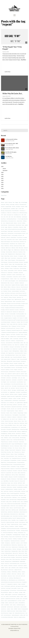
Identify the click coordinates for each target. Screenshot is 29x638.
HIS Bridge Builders (15, 351)
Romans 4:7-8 (16, 481)
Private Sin (22, 206)
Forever (22, 328)
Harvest (17, 355)
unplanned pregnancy (15, 615)
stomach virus (3, 608)
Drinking (7, 204)
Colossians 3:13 (4, 272)
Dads (17, 280)
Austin (13, 239)
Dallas (8, 282)
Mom (26, 421)
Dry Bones (14, 297)
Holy (23, 363)
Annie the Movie (11, 233)
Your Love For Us (23, 563)
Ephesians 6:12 (21, 311)
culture (23, 573)
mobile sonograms (8, 594)
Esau (15, 315)
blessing (25, 567)
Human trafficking (7, 367)
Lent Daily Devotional (8, 400)
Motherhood (21, 423)
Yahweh (2, 563)
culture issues (13, 573)
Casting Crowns (19, 258)
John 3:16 (5, 390)
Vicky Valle (3, 547)
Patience (2, 450)
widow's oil (16, 617)
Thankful (16, 526)
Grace (2, 351)
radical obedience (21, 602)
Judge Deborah (12, 392)
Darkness (3, 284)
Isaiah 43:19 (9, 373)
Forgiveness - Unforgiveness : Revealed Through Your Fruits (12, 330)
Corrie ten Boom (9, 276)
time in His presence (4, 613)
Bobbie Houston (17, 249)
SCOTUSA (15, 483)
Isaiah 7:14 (18, 373)
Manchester (3, 412)
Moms (23, 421)
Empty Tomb (11, 309)
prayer (6, 600)
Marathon (15, 412)
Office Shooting (22, 437)
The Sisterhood (20, 532)
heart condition (14, 588)
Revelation (9, 478)
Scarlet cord (11, 491)
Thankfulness (11, 526)
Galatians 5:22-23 (13, 336)
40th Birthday (18, 216)
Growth (10, 351)
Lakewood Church (4, 398)
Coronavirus (3, 276)
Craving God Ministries (5, 278)
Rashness (3, 474)
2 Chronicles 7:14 (10, 214)
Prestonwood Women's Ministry (19, 464)
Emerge (2, 307)
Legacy (2, 400)
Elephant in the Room (8, 301)
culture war (19, 573)
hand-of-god (8, 588)
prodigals (2, 602)
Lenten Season (3, 402)
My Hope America (14, 427)
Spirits (17, 208)
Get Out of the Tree (9, 342)
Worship (2, 561)
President (19, 460)
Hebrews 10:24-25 (7, 359)
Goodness (25, 348)
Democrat (18, 287)
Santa (24, 489)
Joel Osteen (13, 388)
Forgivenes (3, 334)
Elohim (14, 301)
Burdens (11, 256)
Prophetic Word (24, 468)
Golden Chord (15, 348)
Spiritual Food (10, 511)
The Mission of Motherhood (8, 532)
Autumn (16, 239)
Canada (8, 258)
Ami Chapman (23, 231)
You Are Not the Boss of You (14, 563)
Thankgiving (21, 526)
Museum (14, 425)
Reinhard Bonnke (22, 474)
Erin (12, 315)
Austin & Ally (9, 239)
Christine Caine (16, 268)
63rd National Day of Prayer (11, 218)
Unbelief (2, 542)
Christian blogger (24, 202)
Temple (20, 524)
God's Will (22, 346)
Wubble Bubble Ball (15, 561)
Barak (12, 241)
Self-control (21, 495)
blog (2, 569)
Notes (2, 437)
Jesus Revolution (20, 381)
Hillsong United (9, 361)
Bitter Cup (5, 249)
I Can (24, 367)
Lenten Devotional (22, 400)
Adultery (23, 223)
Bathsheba (22, 241)
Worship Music (23, 559)
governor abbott (24, 586)
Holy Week (20, 363)
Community (21, 272)
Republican (6, 476)
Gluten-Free (17, 344)
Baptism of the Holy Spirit (5, 241)
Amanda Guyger (4, 231)
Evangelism (15, 318)
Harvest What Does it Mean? (10, 355)
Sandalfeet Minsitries (9, 489)
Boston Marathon (9, 251)
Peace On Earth (12, 450)
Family (8, 324)
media (24, 592)
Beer (14, 202)
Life (15, 402)
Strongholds (21, 520)
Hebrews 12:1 (13, 359)
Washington (19, 549)
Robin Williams (6, 481)
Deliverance (13, 287)
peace (21, 598)
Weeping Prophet (14, 551)
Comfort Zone (10, 272)
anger (10, 567)
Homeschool (3, 365)
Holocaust (17, 204)
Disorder (9, 291)
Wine (23, 208)
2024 (15, 216)
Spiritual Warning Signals (5, 516)
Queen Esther (8, 472)
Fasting (11, 324)
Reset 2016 (15, 476)
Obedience (6, 437)
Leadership (23, 398)
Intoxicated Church (22, 204)
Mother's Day (10, 423)
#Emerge (2, 210)
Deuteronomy (18, 289)
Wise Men (20, 555)
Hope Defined (12, 365)
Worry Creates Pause (16, 559)
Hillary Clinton (3, 361)
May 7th (13, 419)
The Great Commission (11, 530)
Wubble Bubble (22, 561)
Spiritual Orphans (22, 514)
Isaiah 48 (13, 373)
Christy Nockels (11, 270)
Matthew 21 (14, 417)
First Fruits (19, 326)
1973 (2, 214)
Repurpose (11, 476)
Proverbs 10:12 (4, 470)
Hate (20, 355)
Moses (6, 423)
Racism (15, 472)
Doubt (11, 295)
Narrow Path (8, 429)
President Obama (6, 460)
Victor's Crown (8, 547)
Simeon (18, 501)
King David (20, 394)
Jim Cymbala (14, 386)
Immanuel (3, 369)
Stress (17, 520)
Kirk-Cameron (24, 396)
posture (2, 600)
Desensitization (13, 289)
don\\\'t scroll (3, 578)
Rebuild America (8, 474)
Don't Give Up (7, 293)
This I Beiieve (6, 536)
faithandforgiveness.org (13, 580)
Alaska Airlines (16, 227)
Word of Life (3, 559)
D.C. (2, 280)
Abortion (2, 202)
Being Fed (20, 243)
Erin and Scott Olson (7, 315)
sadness (14, 604)
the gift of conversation (11, 611)
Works (10, 559)
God (11, 348)
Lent (8, 402)
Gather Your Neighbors (5, 338)
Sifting (7, 501)
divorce (14, 575)
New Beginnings (4, 433)
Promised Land (18, 468)
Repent (2, 476)
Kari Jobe (2, 394)
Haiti (7, 353)
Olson (11, 439)
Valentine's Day (14, 544)
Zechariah (15, 565)
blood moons (5, 569)
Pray (10, 458)
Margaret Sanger (8, 206)
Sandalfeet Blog (20, 487)
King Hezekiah (3, 396)
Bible (17, 247)
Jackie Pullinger (14, 377)
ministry (2, 594)
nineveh (7, 596)
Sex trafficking (23, 497)
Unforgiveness (7, 542)
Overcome (12, 445)
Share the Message (13, 499)
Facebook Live (13, 322)
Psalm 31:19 (3, 472)
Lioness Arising (9, 404)
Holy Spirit (15, 363)
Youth (2, 565)
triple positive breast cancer (20, 613)
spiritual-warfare (17, 606)
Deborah (5, 287)
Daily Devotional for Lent (23, 280)
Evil (18, 318)
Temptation (24, 524)
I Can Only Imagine (19, 367)
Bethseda (11, 245)
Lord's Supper (3, 408)
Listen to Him (20, 404)
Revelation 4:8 (3, 478)
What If (22, 551)
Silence (10, 501)
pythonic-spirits (12, 602)
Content (13, 274)
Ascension (20, 235)
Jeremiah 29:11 (20, 379)
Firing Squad (13, 326)
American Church (17, 231)
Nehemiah (19, 431)
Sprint (11, 516)
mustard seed (14, 594)
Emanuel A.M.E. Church (20, 301)
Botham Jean (15, 251)
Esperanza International (20, 315)
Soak (17, 505)
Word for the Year (19, 557)
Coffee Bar (25, 270)
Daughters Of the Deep (16, 284)
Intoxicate (3, 206)
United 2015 (13, 542)
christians (23, 571)
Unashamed (22, 540)
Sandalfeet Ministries (6, 208)
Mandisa (7, 412)
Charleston (21, 262)
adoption (2, 567)
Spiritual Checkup (4, 511)
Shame (7, 499)
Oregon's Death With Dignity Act (17, 443)
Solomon (11, 507)
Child (13, 264)
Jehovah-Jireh (8, 379)
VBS (2, 544)
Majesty (16, 410)
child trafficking (14, 571)
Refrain (16, 474)
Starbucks (25, 516)
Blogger (16, 202)
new (4, 596)
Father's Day (15, 324)
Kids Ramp (11, 394)
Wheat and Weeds (8, 553)
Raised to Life (23, 472)
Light (5, 404)
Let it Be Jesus (11, 402)
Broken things (6, 256)
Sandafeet (14, 487)
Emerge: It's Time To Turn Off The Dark (14, 303)
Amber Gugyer (10, 231)
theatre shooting (19, 611)
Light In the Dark (20, 402)
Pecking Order (18, 450)
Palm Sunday (16, 445)
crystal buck (8, 573)
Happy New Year (11, 353)
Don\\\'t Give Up (19, 293)
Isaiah (26, 373)
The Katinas (18, 530)
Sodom (25, 505)
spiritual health (3, 606)
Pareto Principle (4, 448)
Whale (19, 551)
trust (26, 613)
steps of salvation (23, 606)
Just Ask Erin (18, 392)
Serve (19, 497)
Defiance (9, 287)
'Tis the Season (22, 210)
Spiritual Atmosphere (23, 509)
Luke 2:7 (4, 410)
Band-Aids (24, 239)
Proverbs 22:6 (9, 470)
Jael (21, 377)
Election (2, 301)
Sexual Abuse (3, 499)
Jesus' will (7, 386)
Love (16, 408)
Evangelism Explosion (8, 318)
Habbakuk (21, 351)
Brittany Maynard (19, 254)
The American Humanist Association (13, 528)
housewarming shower (5, 590)
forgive (19, 584)
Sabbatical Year (3, 485)
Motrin (26, 423)
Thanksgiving (3, 528)
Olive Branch (3, 439)
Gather (11, 338)
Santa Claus (20, 489)
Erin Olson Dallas (12, 313)
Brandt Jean (20, 251)
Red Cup (13, 474)
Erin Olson (7, 313)
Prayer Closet (20, 456)
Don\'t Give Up (12, 293)
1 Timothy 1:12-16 (15, 212)
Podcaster (8, 454)
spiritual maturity (10, 606)
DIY (3, 280)
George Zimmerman (19, 340)
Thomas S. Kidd (11, 536)
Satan (2, 491)
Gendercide (21, 338)
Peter (13, 452)
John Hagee (14, 390)
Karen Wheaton (24, 392)
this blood (24, 611)
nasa (2, 596)
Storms (9, 520)
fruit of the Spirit (7, 586)
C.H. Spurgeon (20, 256)
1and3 (5, 214)
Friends (21, 334)
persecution (25, 598)
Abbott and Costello (9, 223)
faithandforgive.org (4, 580)
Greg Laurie (6, 351)
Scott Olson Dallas (17, 491)
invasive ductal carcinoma (21, 590)
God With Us (22, 344)
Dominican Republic (15, 291)
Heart (11, 357)
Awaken (20, 239)
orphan (25, 596)
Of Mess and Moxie (15, 437)
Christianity (7, 268)
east (7, 578)
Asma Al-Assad (19, 237)
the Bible (15, 608)
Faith (22, 322)
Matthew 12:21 (3, 417)
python (16, 602)
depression (10, 575)
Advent (23, 225)
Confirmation (3, 274)
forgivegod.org (9, 584)
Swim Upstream (22, 522)
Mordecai (3, 423)
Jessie (8, 381)
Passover (20, 448)
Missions (19, 421)
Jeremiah (25, 379)
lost (13, 592)
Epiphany (2, 313)
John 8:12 (9, 390)
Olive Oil (8, 439)
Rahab (19, 472)
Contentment (9, 274)
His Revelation (6, 363)
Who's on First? (15, 553)
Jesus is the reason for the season (17, 384)
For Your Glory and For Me (10, 328)
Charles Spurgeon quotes (20, 260)
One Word (10, 441)
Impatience (7, 369)
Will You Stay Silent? (11, 555)
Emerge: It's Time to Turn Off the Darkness (16, 305)
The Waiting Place (9, 534)
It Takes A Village (7, 375)
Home (7, 365)
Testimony (7, 526)
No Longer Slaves (24, 435)
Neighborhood (24, 431)
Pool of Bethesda (21, 454)
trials (13, 613)
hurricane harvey (13, 590)
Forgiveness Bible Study (22, 332)
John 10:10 (18, 388)
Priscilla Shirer (13, 466)
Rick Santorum (13, 478)
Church (15, 270)
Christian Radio (7, 266)
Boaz (12, 249)
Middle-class (20, 419)
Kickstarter (7, 394)
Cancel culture (13, 258)
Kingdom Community (11, 396)
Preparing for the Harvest (16, 458)
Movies (2, 425)
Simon (22, 501)
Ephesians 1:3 (3, 311)
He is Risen (24, 355)
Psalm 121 (25, 470)
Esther (2, 318)
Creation (11, 278)
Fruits (6, 336)
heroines (19, 588)
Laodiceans (10, 398)
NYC (19, 427)
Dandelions (17, 282)
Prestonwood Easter (20, 462)
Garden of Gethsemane (21, 336)
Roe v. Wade (11, 481)
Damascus (12, 282)
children (19, 571)
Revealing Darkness (21, 476)
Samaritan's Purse (14, 485)
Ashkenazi (10, 202)
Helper (18, 359)
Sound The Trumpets (17, 507)
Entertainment (22, 309)
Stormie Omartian (4, 520)
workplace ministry (21, 617)
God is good (11, 346)
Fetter (10, 326)
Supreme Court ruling (10, 522)
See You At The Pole (14, 495)
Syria (5, 524)
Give (13, 344)
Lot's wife (8, 408)
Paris (13, 448)
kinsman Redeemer (4, 592)
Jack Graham (8, 377)
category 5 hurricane (18, 569)
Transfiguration (20, 538)
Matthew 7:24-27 (6, 419)
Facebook (18, 322)
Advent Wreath (18, 225)
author (17, 567)
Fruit (8, 336)
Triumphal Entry (7, 540)
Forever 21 (18, 328)
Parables (21, 445)
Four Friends (13, 334)
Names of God (23, 427)
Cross (18, 278)
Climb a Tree (20, 270)
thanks (12, 608)
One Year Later (15, 441)
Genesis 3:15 (8, 340)
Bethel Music (6, 245)
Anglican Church (4, 233)
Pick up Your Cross (17, 452)
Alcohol (6, 202)
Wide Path (5, 555)
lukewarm (16, 592)
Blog (19, 202)
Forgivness (8, 334)
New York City (18, 433)
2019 (7, 216)
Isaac (6, 373)
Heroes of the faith (23, 359)
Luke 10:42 (19, 408)
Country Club (15, 276)
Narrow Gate (3, 429)
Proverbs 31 (15, 470)
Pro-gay (17, 466)
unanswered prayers (7, 615)
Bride (6, 254)
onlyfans (18, 596)
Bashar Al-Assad (16, 241)
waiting (21, 615)
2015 (22, 214)
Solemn (7, 507)
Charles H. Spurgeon (11, 260)
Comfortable (15, 272)
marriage (20, 592)
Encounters (17, 309)
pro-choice (19, 600)
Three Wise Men (18, 536)
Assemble (25, 237)
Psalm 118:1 (20, 470)
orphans (21, 596)
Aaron (4, 223)
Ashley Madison (13, 237)
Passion (16, 448)
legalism (10, 592)
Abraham (15, 223)
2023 (12, 216)
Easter (13, 299)
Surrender (17, 522)
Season (8, 493)
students (8, 608)
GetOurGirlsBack (16, 342)
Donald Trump (7, 295)
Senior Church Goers (8, 497)
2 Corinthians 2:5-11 (17, 214)
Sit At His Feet (12, 505)
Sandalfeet (13, 208)
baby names (21, 567)
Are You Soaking (14, 235)
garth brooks (13, 586)
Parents (24, 445)
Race (13, 472)
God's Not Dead (17, 346)
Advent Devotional (11, 225)
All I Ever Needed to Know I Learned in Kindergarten (17, 229)
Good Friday (20, 348)
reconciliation (6, 604)
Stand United (15, 516)
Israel (2, 375)
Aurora (2, 239)
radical (2, 604)
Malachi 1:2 (21, 410)
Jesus (10, 386)
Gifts (24, 342)
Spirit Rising (14, 509)
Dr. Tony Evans (15, 295)
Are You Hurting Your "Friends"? (20, 233)
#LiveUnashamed (8, 210)
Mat (10, 419)
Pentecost (23, 450)
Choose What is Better (19, 264)
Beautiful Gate (12, 243)
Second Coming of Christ (14, 493)
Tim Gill (19, 208)
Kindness (16, 394)
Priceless (8, 466)
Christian (11, 268)
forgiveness (15, 584)
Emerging (3, 309)
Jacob (19, 377)
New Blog (9, 433)
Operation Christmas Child (6, 443)
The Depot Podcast (23, 528)
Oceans (10, 437)
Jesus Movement (13, 381)
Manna (11, 412)
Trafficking (15, 538)
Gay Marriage (12, 204)
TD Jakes (8, 524)
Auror (5, 239)
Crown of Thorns (23, 278)
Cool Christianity (19, 274)
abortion (25, 565)
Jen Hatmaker (14, 379)
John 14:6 (22, 388)
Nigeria (19, 435)
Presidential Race (13, 460)
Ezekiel (25, 318)
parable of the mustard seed (10, 598)
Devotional (5, 291)
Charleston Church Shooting (13, 262)
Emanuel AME (3, 303)
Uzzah (21, 542)
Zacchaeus (6, 565)
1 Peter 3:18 (9, 212)
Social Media (20, 505)
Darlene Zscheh (8, 284)
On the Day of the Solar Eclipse (18, 439)
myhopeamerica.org (21, 594)
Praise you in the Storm (10, 456)
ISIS (26, 367)
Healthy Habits (7, 357)
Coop (23, 274)
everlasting (11, 578)
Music (18, 425)
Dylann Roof (19, 297)
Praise (16, 456)
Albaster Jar (21, 227)
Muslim (20, 425)
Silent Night (15, 501)
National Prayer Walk (12, 431)
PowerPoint (3, 456)
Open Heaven (21, 441)
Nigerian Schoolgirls (13, 435)
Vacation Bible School (7, 544)
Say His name (6, 491)
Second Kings (8, 495)
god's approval (18, 586)
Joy (8, 392)
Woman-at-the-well (6, 557)
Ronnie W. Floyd (4, 483)
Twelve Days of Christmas (15, 540)
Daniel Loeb (3, 204)
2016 (4, 216)
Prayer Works (6, 458)
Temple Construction (14, 524)
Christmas (5, 270)
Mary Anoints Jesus (8, 414)
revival (11, 604)
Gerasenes (3, 342)
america (6, 567)
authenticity (13, 567)
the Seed (19, 608)
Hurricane (13, 367)
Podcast (15, 454)
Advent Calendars (4, 225)
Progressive (12, 468)
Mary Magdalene (15, 414)
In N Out (11, 369)
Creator (15, 278)
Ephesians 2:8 (15, 311)
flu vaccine (3, 584)
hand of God (3, 588)
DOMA (6, 280)
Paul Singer (18, 206)
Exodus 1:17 (21, 318)
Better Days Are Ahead (18, 245)
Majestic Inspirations (10, 410)
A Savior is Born (19, 221)
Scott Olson (23, 491)
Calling (5, 258)
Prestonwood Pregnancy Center (7, 464)
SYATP (24, 483)
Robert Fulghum (20, 478)
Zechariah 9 (10, 565)
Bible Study (13, 247)
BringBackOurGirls (11, 254)
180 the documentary (23, 212)
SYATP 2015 (20, 483)
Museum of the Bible (8, 425)
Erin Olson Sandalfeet (20, 313)
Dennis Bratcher (6, 289)
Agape (6, 227)
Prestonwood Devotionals (11, 462)
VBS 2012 (25, 542)
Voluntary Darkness (8, 549)
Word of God (25, 557)
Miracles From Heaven (9, 421)
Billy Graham (21, 247)
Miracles (15, 421)
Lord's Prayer (25, 406)
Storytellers (14, 520)
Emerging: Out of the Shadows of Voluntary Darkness (14, 307)
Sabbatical (8, 485)
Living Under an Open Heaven (16, 406)
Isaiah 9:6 (22, 373)
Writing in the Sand (8, 561)
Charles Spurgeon (4, 262)
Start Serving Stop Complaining (6, 518)
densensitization (4, 575)
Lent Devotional (15, 400)
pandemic (3, 598)
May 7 (16, 419)
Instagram (15, 369)
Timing (6, 538)
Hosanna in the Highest (19, 365)
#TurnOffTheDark (15, 210)
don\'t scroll (23, 575)
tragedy (10, 613)
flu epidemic (24, 582)
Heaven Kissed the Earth (17, 357)
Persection (9, 452)
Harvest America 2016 (19, 353)
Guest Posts (3, 195)
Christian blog (20, 266)
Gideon (21, 342)
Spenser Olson (8, 509)
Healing (2, 357)
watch (24, 615)
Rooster (9, 483)
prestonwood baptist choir (12, 600)
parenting (17, 598)
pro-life (23, 600)
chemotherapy (3, 571)
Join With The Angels (20, 390)
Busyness (15, 256)
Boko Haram (23, 249)
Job (9, 388)
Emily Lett (7, 309)
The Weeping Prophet (16, 534)
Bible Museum (8, 247)
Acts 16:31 (19, 223)
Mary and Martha (22, 414)
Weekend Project (8, 551)
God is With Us (6, 346)
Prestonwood (3, 466)
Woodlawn (13, 557)
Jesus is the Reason (7, 384)
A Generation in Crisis (12, 221)
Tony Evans (10, 538)
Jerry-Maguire (3, 381)
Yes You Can (7, 563)
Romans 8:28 (22, 481)
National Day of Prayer (15, 429)
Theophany (23, 534)
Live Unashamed (8, 406)
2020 (9, 216)
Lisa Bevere (15, 404)
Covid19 (23, 276)
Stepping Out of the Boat (21, 518)
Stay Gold (14, 518)
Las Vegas (18, 398)
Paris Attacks (9, 448)
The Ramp (15, 532)
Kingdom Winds (18, 396)
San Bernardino (9, 487)
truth (2, 615)
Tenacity (2, 526)
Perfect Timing (3, 452)
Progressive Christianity (5, 468)
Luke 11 (23, 408)
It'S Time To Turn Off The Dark (15, 375)
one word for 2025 (12, 596)
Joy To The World (4, 392)
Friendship (18, 334)
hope (22, 588)
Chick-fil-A (6, 264)
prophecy (6, 602)
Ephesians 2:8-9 (9, 311)
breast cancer (11, 569)
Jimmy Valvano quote (21, 386)
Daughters (22, 284)
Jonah (26, 390)
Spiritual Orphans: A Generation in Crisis (11, 514)
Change (5, 260)
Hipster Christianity (16, 361)
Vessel (25, 544)
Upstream (18, 542)
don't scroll (18, 575)
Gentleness (13, 340)
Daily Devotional (4, 282)
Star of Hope (20, 516)
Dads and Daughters (11, 280)
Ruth (12, 483)
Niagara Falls (7, 435)
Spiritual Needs (16, 511)
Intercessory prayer (4, 371)
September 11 (14, 497)
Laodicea (14, 398)
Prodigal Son (22, 466)
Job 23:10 (6, 388)
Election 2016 (24, 299)
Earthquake (9, 299)
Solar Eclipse (3, 507)
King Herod (25, 394)
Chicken (10, 264)
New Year (13, 206)
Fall (23, 322)
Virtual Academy (21, 547)
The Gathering (3, 530)
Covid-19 (20, 276)
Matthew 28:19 (20, 417)
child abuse (9, 571)
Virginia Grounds (15, 547)
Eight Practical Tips (18, 299)
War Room (14, 549)
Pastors (24, 448)
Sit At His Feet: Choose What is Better (14, 503)
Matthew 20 (9, 417)
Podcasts (12, 454)
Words (7, 559)
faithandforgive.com (17, 578)
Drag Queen (6, 297)
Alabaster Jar (10, 227)
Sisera (5, 503)
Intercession (20, 369)
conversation (3, 573)
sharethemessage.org (21, 604)
